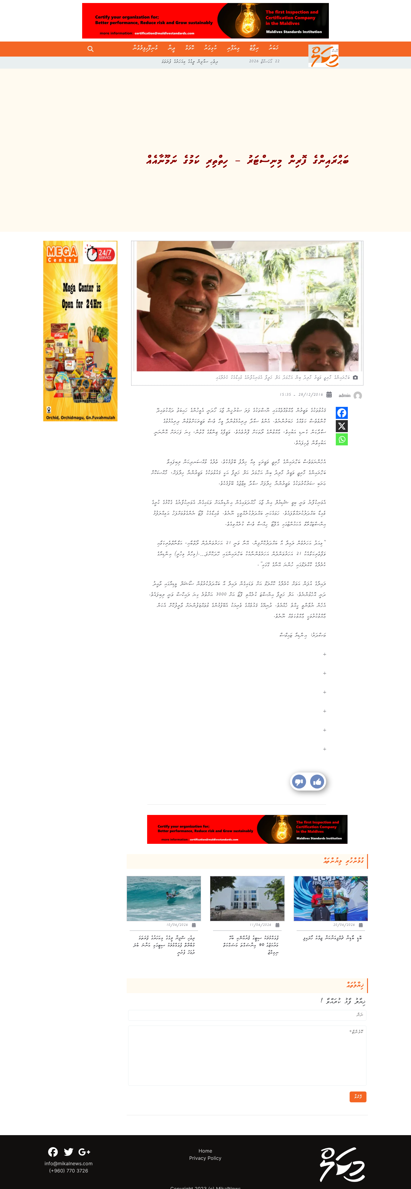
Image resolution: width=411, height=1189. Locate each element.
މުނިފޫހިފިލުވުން (145, 49)
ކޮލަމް (189, 49)
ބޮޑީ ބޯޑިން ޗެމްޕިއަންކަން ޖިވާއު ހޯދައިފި (190, 62)
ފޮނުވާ (358, 1097)
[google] (84, 1152)
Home (205, 1151)
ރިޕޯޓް (254, 49)
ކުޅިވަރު (210, 49)
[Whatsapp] (342, 439)
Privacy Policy (205, 1158)
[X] (342, 426)
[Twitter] (68, 1152)
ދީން (171, 49)
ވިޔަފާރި (233, 49)
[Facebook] (342, 413)
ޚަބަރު (273, 49)
